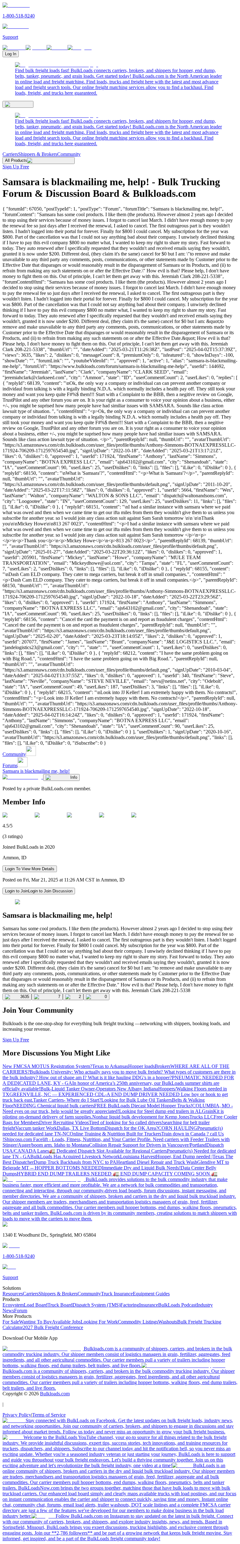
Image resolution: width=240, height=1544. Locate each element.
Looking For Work (99, 1321)
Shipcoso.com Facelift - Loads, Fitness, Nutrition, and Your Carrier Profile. (78, 1139)
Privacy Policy (16, 1414)
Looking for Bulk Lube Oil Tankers (136, 1100)
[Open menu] (17, 104)
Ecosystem (13, 1305)
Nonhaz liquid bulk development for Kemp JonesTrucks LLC (153, 1117)
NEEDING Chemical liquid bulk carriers (53, 1105)
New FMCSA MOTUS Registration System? (47, 1066)
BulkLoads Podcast (177, 1305)
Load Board (36, 1305)
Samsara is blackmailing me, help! (36, 771)
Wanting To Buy (35, 1321)
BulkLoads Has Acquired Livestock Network (75, 1156)
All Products (16, 160)
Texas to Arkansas (110, 1066)
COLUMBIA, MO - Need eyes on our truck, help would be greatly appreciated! (117, 1108)
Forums (10, 765)
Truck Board (60, 1305)
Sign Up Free (15, 166)
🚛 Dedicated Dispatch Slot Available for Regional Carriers (108, 1151)
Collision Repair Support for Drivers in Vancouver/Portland (147, 1145)
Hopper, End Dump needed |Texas (190, 1156)
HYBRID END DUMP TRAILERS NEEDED (65, 1173)
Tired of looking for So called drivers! (126, 1122)
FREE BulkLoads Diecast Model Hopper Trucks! (143, 1105)
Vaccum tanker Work (36, 1128)
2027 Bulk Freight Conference (53, 1327)
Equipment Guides (151, 1293)
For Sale (10, 1321)
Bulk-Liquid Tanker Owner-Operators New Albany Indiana (99, 1088)
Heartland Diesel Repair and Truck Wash (156, 1162)
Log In (10, 54)
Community (69, 154)
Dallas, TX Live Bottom (81, 1128)
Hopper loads (141, 1066)
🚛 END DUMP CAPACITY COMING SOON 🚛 (165, 1173)
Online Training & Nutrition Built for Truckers (115, 1133)
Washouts (167, 1321)
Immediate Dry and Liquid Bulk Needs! (141, 1167)
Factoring (129, 1305)
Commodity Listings (138, 1321)
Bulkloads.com (55, 1393)
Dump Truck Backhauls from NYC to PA (75, 1162)
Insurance (148, 1305)
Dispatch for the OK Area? (131, 1128)
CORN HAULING (177, 1128)
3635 (24, 996)
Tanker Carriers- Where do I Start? (67, 1100)
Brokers (162, 1066)
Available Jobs (66, 1321)
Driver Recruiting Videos (64, 1122)
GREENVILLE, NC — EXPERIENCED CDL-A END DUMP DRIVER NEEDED (95, 1094)
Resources (12, 1293)
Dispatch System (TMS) (96, 1305)
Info (73, 777)
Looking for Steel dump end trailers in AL (160, 1111)
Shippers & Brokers (37, 154)
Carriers (10, 154)
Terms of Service (49, 1414)
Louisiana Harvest (138, 1156)
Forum (20, 1310)
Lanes (43, 1151)
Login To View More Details (29, 868)
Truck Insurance (117, 1293)
